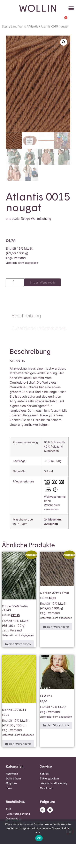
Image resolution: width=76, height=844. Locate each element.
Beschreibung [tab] (26, 315)
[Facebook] (50, 810)
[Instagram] (42, 810)
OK (39, 838)
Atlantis (33, 26)
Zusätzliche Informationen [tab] (39, 328)
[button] (71, 8)
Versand (20, 258)
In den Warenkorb (42, 282)
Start (5, 26)
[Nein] (69, 831)
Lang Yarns (18, 26)
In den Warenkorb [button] (18, 644)
